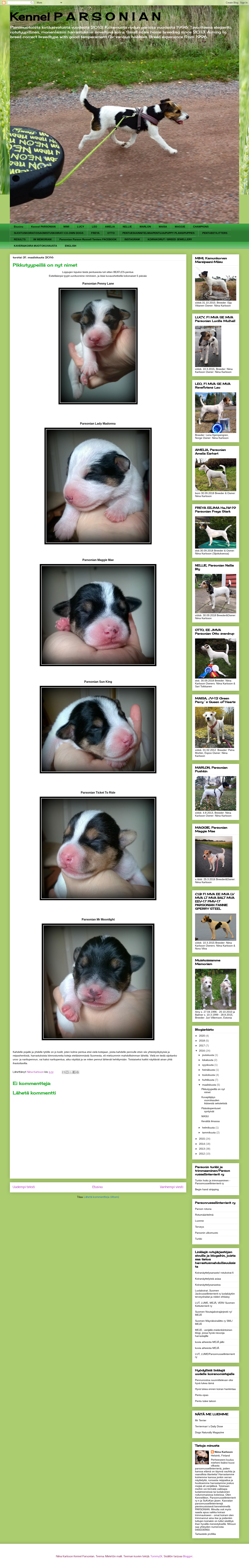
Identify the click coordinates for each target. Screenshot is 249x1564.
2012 (202, 1153)
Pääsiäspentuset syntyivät (211, 1110)
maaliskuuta (209, 1084)
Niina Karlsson (224, 1451)
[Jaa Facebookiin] (74, 1072)
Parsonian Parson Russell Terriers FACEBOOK (88, 239)
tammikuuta (209, 1132)
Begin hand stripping (207, 1189)
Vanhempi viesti (171, 1187)
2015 (202, 1138)
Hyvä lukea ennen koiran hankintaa (215, 1389)
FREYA (95, 233)
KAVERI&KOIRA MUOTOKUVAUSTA (35, 245)
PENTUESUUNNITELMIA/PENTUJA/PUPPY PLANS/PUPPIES (158, 233)
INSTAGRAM (132, 239)
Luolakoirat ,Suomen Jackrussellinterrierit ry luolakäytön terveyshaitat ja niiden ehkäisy (215, 1293)
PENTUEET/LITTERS (214, 233)
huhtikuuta (208, 1079)
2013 (202, 1148)
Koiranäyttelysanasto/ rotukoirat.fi (214, 1272)
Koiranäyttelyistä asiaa (208, 1278)
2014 (202, 1143)
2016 (202, 1050)
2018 (202, 1040)
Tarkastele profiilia (205, 1533)
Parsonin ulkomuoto (206, 1232)
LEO (94, 226)
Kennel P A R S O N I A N (85, 16)
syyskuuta (208, 1064)
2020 (202, 1035)
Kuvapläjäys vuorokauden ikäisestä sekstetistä (214, 1100)
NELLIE (127, 226)
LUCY (80, 226)
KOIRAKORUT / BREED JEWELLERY (170, 239)
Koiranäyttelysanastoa (208, 1284)
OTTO (111, 233)
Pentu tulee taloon (205, 1401)
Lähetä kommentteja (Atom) (101, 1197)
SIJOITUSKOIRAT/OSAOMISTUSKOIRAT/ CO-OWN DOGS (48, 233)
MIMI (66, 226)
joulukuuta (208, 1055)
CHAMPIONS (201, 226)
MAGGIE (180, 226)
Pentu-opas (201, 1395)
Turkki (198, 1238)
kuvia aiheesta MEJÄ (207, 1348)
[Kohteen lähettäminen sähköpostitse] (63, 1072)
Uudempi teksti (24, 1187)
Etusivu (18, 226)
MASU (205, 1116)
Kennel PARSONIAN (43, 226)
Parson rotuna (203, 1208)
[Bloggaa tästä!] (67, 1072)
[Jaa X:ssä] (70, 1072)
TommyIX (156, 1556)
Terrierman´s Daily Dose (209, 1426)
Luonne (199, 1220)
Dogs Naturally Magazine (209, 1432)
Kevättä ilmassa (210, 1121)
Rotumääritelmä (204, 1214)
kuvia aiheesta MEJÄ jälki (209, 1341)
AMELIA (110, 226)
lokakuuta (208, 1059)
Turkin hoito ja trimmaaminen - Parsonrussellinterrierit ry (212, 1182)
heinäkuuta (209, 1069)
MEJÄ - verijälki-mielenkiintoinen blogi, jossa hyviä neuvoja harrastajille (213, 1333)
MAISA (163, 226)
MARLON (145, 226)
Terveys (199, 1226)
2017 (202, 1045)
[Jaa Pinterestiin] (77, 1072)
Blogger (187, 1556)
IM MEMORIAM (42, 239)
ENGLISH (70, 245)
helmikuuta (208, 1127)
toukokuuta (209, 1074)
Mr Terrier (200, 1420)
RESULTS (20, 239)
